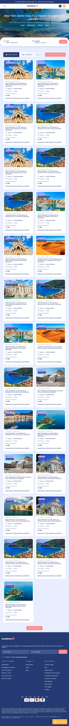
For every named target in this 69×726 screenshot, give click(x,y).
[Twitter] (43, 697)
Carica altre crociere (34, 628)
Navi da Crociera (6, 678)
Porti (46, 25)
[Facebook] (30, 697)
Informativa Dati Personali (52, 673)
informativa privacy (21, 657)
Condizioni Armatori (50, 678)
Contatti (47, 689)
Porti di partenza (7, 670)
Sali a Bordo (29, 664)
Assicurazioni (48, 684)
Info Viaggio (48, 686)
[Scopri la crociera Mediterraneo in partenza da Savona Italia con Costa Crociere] (51, 124)
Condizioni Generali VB (51, 675)
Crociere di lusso (6, 675)
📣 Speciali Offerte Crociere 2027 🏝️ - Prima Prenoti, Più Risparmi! (34, 1)
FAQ (46, 667)
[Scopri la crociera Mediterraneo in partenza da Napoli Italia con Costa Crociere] (51, 387)
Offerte (40, 25)
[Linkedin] (47, 697)
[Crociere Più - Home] (32, 7)
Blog (27, 670)
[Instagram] (34, 697)
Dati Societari (48, 681)
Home (22, 25)
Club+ (27, 667)
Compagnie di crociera (8, 667)
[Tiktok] (39, 697)
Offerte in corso (6, 673)
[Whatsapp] (22, 697)
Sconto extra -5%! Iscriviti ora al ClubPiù (17, 98)
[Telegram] (26, 697)
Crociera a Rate (49, 664)
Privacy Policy (48, 670)
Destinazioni (31, 25)
